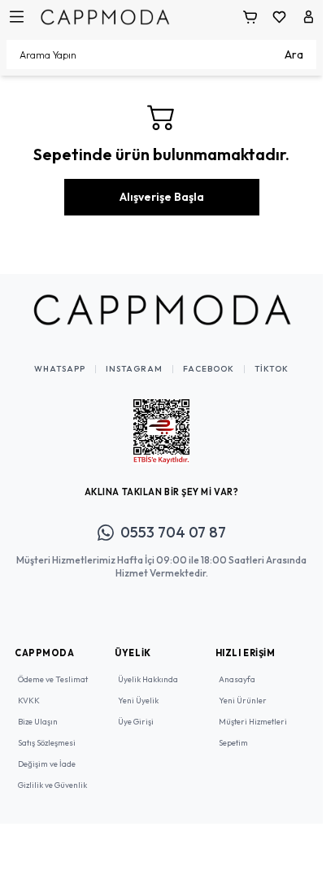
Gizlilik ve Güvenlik (52, 785)
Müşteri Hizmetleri (253, 721)
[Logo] (105, 17)
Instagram (134, 369)
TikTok (272, 369)
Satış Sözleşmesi (47, 743)
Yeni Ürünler (243, 700)
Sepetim (233, 743)
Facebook (208, 369)
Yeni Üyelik (138, 700)
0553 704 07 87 (173, 532)
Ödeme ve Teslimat (53, 679)
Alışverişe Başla (162, 196)
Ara (294, 54)
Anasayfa (237, 679)
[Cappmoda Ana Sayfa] (162, 310)
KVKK (29, 700)
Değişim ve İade (47, 764)
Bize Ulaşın (38, 721)
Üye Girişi (136, 721)
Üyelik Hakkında (148, 679)
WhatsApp (59, 369)
